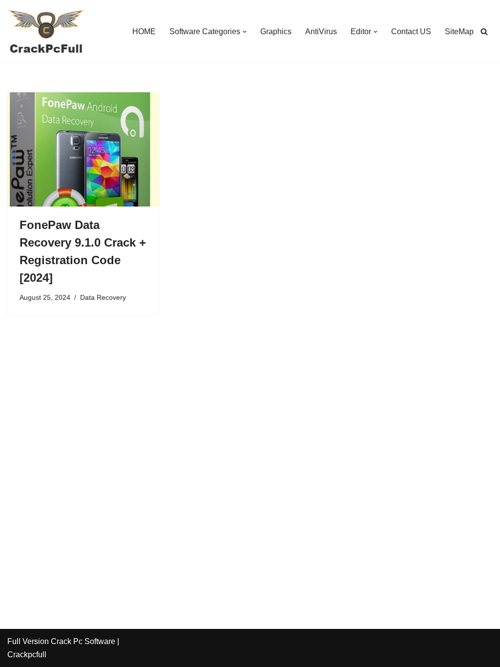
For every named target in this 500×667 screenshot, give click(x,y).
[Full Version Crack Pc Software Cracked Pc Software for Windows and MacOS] (46, 31)
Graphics (276, 31)
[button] (245, 32)
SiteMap (459, 31)
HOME (144, 31)
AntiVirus (321, 31)
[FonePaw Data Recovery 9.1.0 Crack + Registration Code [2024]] (83, 149)
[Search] (484, 31)
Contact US (411, 31)
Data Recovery (103, 297)
